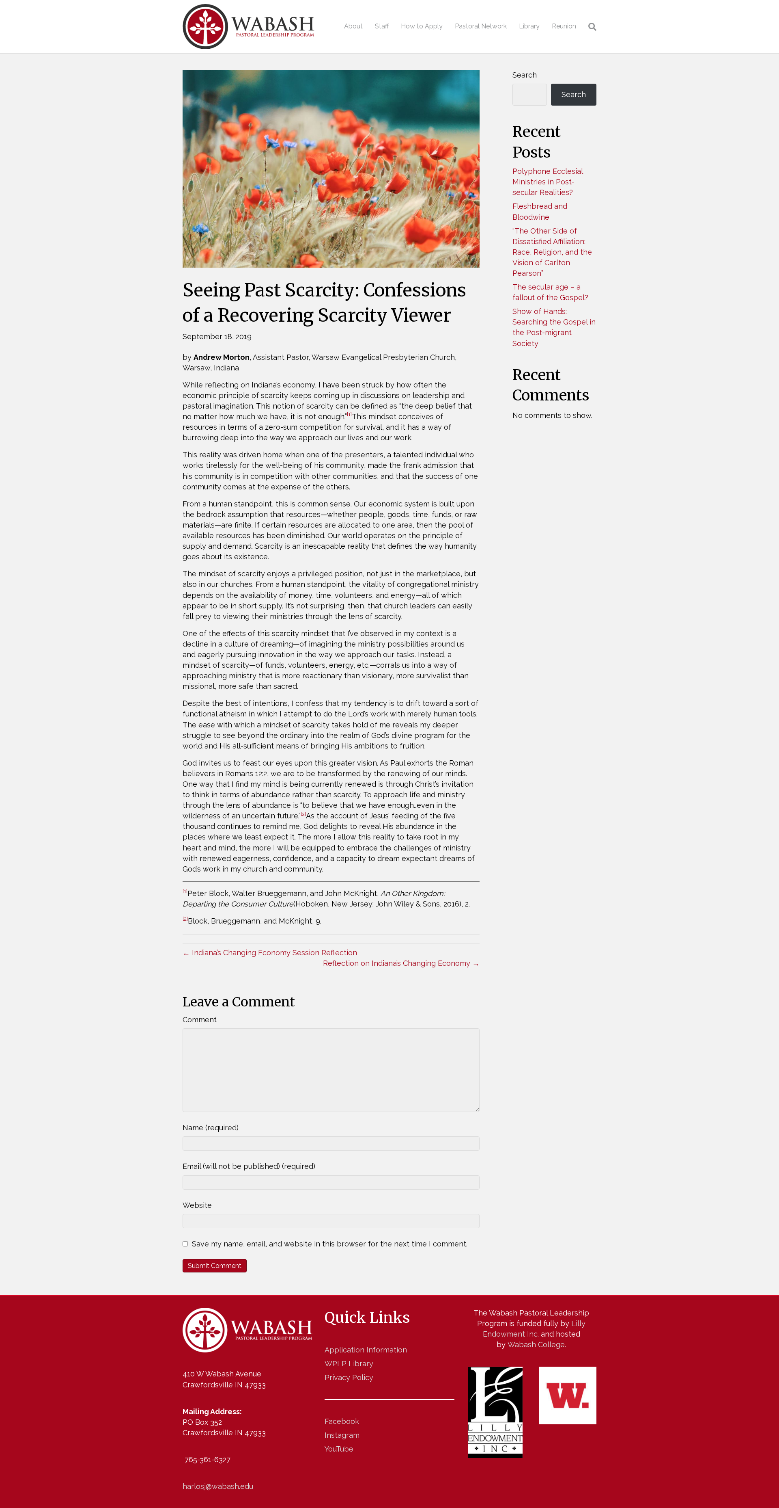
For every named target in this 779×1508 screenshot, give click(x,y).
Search (524, 75)
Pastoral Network (481, 26)
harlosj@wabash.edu (218, 1486)
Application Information (366, 1350)
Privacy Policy (349, 1377)
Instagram (342, 1435)
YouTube (339, 1449)
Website (197, 1205)
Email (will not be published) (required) (249, 1166)
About (353, 26)
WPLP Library (349, 1363)
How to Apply (422, 26)
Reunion (564, 26)
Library (529, 26)
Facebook (342, 1421)
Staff (382, 26)
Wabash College (536, 1344)
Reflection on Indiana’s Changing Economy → (401, 963)
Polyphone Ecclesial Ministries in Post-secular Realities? (547, 182)
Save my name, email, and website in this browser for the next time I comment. (329, 1244)
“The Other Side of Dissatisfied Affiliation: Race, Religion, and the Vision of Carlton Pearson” (552, 252)
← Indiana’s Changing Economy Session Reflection (270, 952)
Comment (200, 1019)
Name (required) (211, 1127)
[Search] (589, 26)
